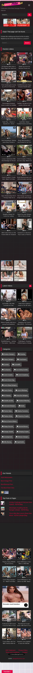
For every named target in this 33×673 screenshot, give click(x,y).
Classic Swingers (8, 359)
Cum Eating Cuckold (21, 369)
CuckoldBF (17, 364)
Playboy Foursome (22, 411)
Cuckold (6, 364)
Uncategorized (8, 436)
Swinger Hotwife (8, 431)
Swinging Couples (24, 431)
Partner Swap (8, 411)
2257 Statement (10, 650)
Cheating (22, 354)
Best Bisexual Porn (7, 484)
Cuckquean (7, 369)
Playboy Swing (8, 416)
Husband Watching (24, 400)
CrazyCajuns (22, 359)
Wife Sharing (7, 442)
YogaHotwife (20, 442)
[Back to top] (27, 668)
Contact (25, 652)
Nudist (22, 405)
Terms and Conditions (12, 652)
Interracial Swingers (9, 405)
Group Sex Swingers (22, 395)
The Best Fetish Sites (7, 488)
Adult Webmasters (6, 477)
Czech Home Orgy (9, 380)
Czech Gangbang (23, 374)
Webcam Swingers (23, 436)
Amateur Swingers (9, 354)
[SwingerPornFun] (13, 4)
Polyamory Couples (23, 416)
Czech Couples (8, 374)
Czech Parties (8, 390)
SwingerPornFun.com (19, 658)
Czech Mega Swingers (10, 385)
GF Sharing (7, 395)
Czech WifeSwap (22, 390)
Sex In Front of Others (10, 421)
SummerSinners (23, 426)
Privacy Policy (23, 650)
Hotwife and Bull (8, 400)
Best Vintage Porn (6, 481)
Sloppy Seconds (8, 426)
